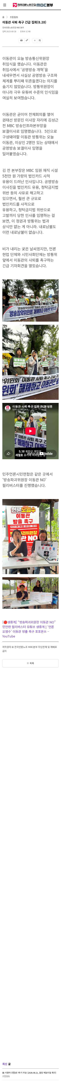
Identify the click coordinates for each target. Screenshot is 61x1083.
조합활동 (14, 17)
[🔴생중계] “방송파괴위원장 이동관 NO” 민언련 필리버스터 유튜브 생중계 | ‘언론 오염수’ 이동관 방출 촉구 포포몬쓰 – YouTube (29, 629)
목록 (32, 663)
